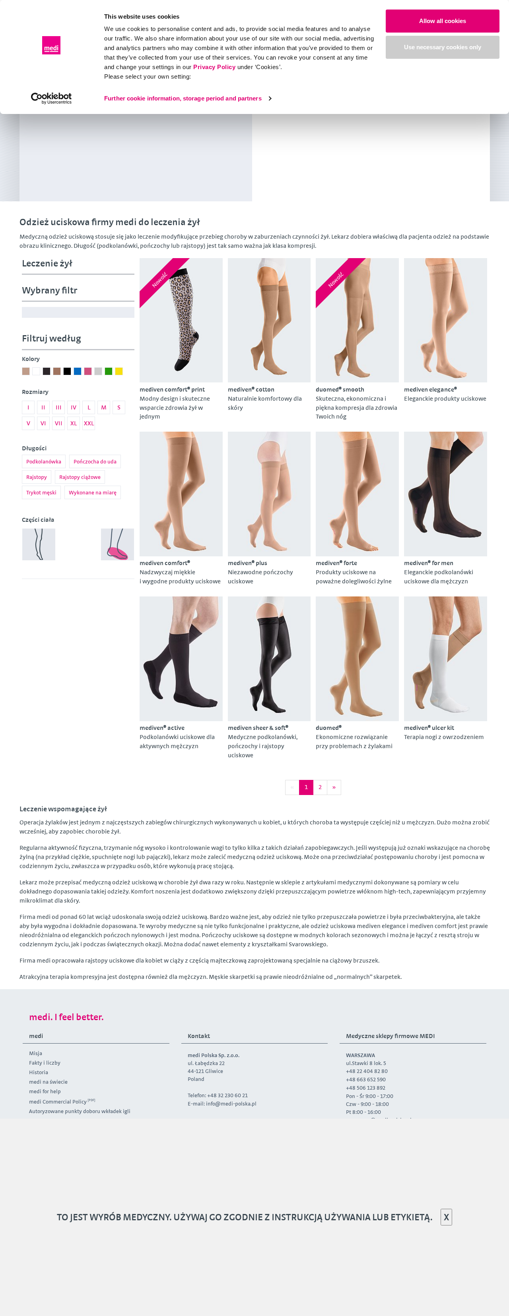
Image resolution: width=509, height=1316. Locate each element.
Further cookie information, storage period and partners (183, 98)
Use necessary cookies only (442, 47)
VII (58, 423)
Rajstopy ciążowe (80, 477)
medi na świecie (48, 1082)
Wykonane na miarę (93, 492)
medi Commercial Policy (58, 1101)
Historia (38, 1072)
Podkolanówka (43, 461)
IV (73, 407)
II (43, 407)
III (59, 407)
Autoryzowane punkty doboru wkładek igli (79, 1111)
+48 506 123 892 (365, 1087)
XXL (89, 423)
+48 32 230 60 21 (227, 1095)
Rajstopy (36, 477)
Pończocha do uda (95, 461)
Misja (35, 1053)
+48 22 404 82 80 (367, 1071)
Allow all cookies (442, 20)
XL (73, 423)
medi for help (45, 1091)
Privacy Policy (214, 67)
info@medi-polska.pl (231, 1103)
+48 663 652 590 (366, 1079)
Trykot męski (41, 492)
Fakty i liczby (44, 1062)
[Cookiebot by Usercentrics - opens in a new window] (51, 98)
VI (43, 423)
